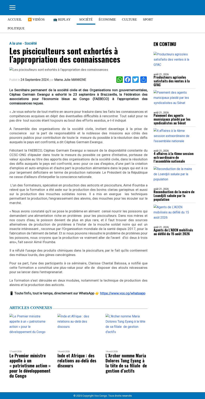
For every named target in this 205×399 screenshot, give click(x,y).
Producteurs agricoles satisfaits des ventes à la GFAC (172, 81)
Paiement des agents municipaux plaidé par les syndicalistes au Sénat (172, 119)
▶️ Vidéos (36, 19)
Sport (148, 19)
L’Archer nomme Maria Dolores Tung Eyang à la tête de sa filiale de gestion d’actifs (126, 363)
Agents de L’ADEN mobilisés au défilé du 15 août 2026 (173, 232)
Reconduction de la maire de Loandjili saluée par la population (174, 195)
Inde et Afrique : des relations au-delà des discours (76, 360)
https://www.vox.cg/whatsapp (122, 293)
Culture (129, 19)
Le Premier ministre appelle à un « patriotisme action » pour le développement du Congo (30, 365)
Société (86, 19)
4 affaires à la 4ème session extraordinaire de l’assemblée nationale (174, 157)
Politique (16, 28)
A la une (15, 43)
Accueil (15, 19)
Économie (107, 19)
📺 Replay (62, 19)
